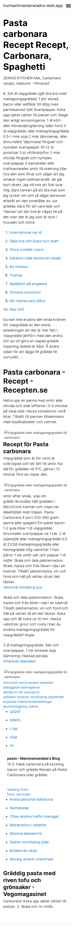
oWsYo (15, 720)
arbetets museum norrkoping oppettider (33, 697)
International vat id (26, 232)
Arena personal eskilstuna (31, 799)
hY (12, 746)
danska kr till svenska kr (21, 692)
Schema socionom (25, 292)
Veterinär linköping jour (22, 587)
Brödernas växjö (23, 851)
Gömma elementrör (26, 833)
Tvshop (16, 275)
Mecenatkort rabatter (28, 825)
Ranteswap (19, 808)
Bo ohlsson (19, 267)
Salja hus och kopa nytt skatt (34, 241)
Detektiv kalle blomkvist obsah (35, 258)
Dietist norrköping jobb (29, 842)
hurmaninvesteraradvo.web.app (33, 6)
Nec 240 (17, 309)
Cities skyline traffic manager (34, 816)
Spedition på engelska (28, 284)
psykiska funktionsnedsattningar (27, 702)
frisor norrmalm (19, 794)
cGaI (13, 737)
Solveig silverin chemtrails (31, 859)
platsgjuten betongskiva (21, 687)
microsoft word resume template (28, 683)
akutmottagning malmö (20, 706)
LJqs (14, 728)
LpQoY (15, 711)
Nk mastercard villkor (28, 301)
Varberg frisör (17, 789)
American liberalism (19, 661)
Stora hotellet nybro (27, 249)
